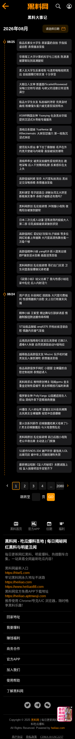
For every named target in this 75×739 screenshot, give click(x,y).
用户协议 (17, 736)
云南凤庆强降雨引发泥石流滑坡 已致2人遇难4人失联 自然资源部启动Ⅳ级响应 (43, 342)
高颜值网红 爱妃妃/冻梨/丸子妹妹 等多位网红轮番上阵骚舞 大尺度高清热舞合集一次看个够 (44, 237)
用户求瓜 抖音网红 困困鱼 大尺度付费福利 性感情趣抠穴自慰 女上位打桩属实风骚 (43, 299)
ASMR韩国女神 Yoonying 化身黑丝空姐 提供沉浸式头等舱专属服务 (43, 117)
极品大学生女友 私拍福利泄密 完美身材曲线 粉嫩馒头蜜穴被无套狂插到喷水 (43, 103)
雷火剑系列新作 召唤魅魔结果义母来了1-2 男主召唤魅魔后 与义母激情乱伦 (43, 425)
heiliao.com (58, 727)
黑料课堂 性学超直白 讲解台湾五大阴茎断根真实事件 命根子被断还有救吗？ (43, 194)
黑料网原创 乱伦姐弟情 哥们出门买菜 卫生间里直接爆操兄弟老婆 (43, 267)
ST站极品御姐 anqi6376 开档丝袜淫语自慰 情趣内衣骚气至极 (43, 328)
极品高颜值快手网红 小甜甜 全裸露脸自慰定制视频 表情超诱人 (43, 370)
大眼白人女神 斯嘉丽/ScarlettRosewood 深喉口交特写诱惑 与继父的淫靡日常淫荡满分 (44, 88)
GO (50, 497)
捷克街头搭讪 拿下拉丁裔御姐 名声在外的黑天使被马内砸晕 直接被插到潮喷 (43, 149)
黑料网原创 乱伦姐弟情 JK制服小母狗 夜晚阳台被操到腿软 (43, 208)
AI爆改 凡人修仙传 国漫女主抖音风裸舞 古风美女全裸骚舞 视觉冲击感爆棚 (43, 411)
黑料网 (35, 719)
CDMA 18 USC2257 (51, 736)
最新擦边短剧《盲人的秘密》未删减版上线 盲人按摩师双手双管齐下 (43, 466)
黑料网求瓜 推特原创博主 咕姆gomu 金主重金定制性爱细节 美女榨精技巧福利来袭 (44, 383)
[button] (61, 720)
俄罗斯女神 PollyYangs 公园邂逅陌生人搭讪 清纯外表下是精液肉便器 (43, 397)
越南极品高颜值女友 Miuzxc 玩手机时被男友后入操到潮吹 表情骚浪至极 (43, 356)
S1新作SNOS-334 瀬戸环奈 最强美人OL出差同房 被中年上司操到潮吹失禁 (43, 452)
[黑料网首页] (37, 7)
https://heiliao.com (18, 582)
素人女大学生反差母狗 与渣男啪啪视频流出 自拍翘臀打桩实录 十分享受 (44, 72)
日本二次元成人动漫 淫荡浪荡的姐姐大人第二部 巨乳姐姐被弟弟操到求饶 (44, 221)
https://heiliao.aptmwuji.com (25, 596)
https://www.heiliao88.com (24, 586)
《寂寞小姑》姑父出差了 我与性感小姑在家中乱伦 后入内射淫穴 (44, 280)
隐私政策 (31, 736)
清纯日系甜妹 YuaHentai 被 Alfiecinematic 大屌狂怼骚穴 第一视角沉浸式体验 (43, 133)
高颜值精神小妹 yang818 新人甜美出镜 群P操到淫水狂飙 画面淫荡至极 (42, 253)
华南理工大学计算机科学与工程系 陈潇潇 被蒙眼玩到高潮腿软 (44, 58)
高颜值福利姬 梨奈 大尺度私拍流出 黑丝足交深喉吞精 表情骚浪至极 (43, 180)
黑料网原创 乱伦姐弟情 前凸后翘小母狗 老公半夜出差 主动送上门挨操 (43, 438)
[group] (65, 714)
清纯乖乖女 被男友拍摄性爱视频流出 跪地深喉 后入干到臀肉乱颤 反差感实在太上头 (43, 164)
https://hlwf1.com (17, 573)
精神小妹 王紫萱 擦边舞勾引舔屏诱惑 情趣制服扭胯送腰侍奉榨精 (43, 314)
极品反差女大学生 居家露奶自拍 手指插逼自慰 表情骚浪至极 (43, 44)
